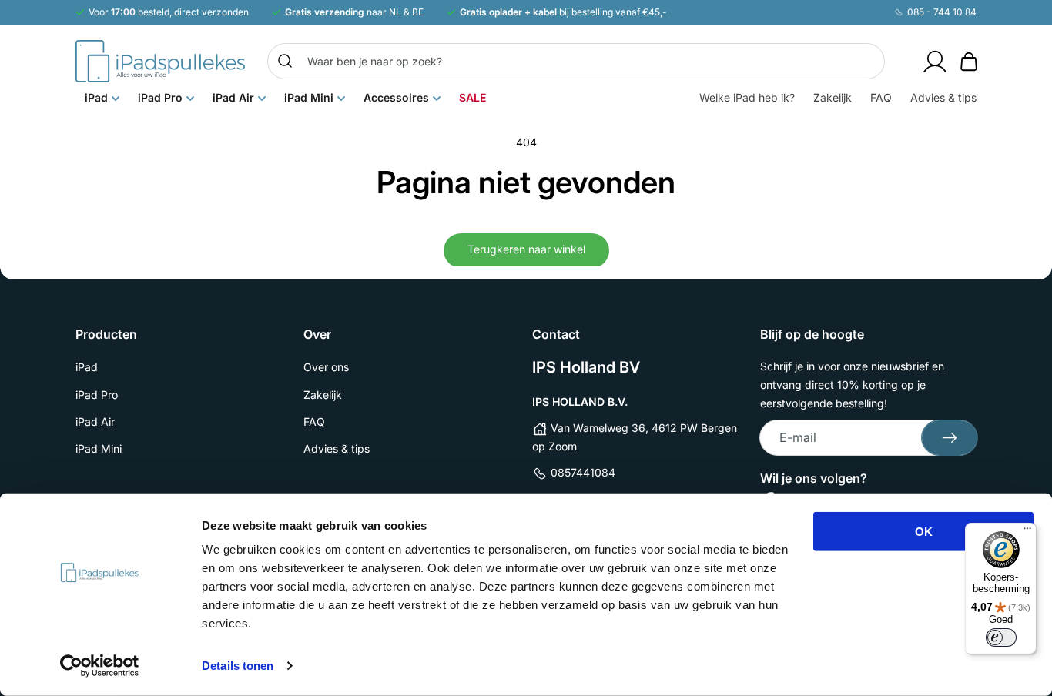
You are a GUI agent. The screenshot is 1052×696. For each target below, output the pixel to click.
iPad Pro (96, 394)
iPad (86, 366)
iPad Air (95, 421)
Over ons (326, 366)
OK (924, 531)
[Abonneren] (949, 437)
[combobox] (576, 61)
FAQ (314, 421)
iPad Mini (98, 448)
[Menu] (1027, 532)
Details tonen (237, 665)
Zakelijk (322, 394)
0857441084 (583, 472)
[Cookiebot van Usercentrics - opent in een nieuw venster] (99, 666)
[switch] (1001, 637)
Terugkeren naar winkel (526, 249)
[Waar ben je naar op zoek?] (285, 61)
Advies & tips (336, 448)
